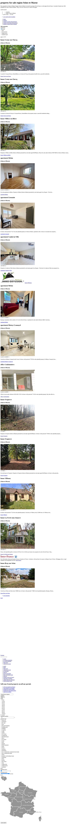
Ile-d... (2, 775)
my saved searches (7, 661)
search (4, 658)
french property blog (7, 681)
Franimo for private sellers (9, 689)
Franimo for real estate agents (9, 690)
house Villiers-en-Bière (5, 155)
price (2, 768)
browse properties (7, 673)
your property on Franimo (8, 688)
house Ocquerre (4, 436)
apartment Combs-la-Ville (6, 270)
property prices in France (8, 677)
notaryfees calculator (7, 678)
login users (5, 662)
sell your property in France (9, 687)
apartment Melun (4, 194)
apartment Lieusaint (5, 234)
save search (3, 822)
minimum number (4, 716)
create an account (7, 663)
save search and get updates (9, 16)
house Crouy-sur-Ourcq (6, 76)
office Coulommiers (5, 396)
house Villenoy (4, 514)
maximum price (4, 772)
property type (3, 718)
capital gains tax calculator (9, 679)
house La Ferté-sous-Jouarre (7, 554)
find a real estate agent (8, 674)
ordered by (3, 27)
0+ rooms (3, 715)
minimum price (4, 769)
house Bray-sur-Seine (5, 593)
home (4, 667)
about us (5, 672)
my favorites (6, 671)
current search (4, 9)
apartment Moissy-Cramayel (7, 361)
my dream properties (7, 660)
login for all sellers (7, 691)
